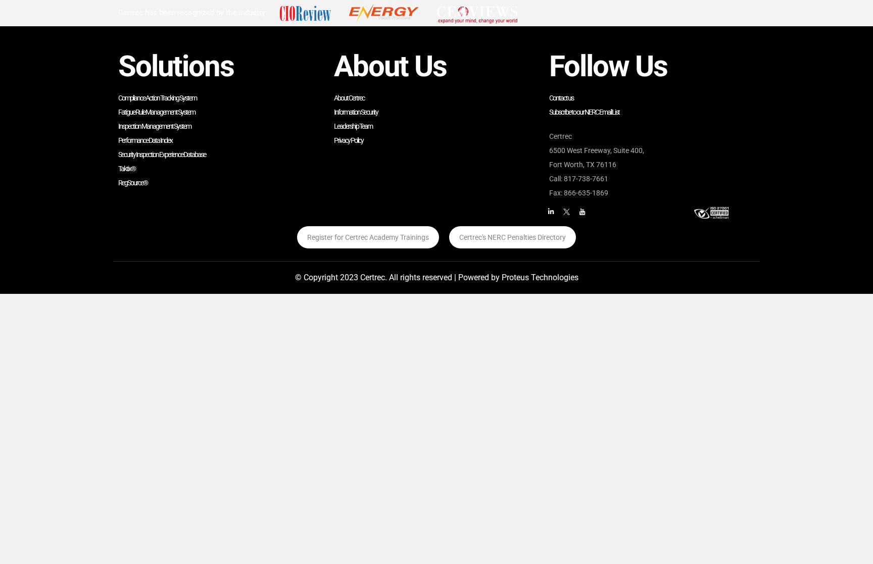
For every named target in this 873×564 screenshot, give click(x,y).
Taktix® (126, 169)
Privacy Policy (348, 140)
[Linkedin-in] (550, 212)
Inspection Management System (154, 126)
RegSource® (133, 183)
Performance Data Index (145, 140)
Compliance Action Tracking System (157, 98)
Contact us (561, 98)
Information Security (356, 112)
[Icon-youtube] (582, 212)
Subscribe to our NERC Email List (584, 112)
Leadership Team (353, 126)
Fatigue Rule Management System (156, 112)
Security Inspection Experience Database (162, 154)
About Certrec (349, 98)
